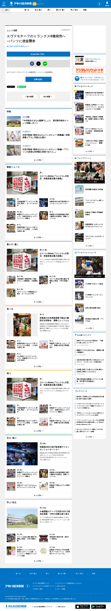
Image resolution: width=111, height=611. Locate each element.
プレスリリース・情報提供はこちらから (69, 583)
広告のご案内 (38, 589)
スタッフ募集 (61, 589)
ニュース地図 (12, 30)
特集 (85, 10)
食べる (26, 10)
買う (49, 10)
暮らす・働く (60, 10)
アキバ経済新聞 (21, 4)
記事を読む (38, 79)
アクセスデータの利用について (44, 586)
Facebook (99, 4)
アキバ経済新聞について (42, 583)
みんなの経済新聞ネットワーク (15, 606)
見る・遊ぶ (38, 10)
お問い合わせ (61, 586)
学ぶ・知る (74, 10)
